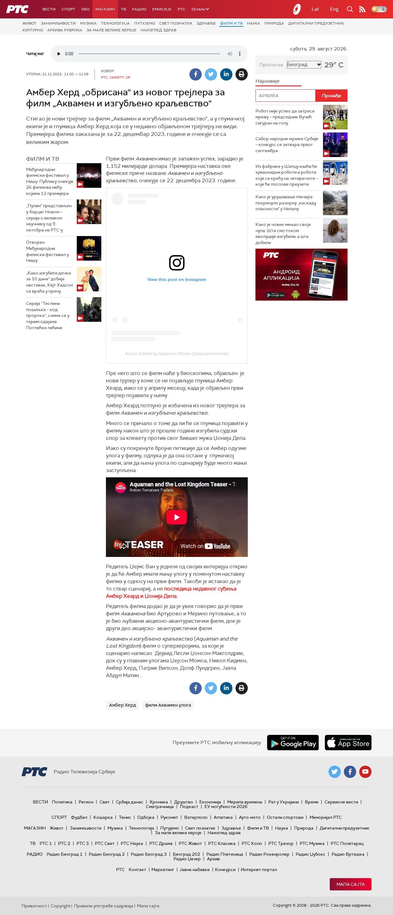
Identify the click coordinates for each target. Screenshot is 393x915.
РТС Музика (312, 843)
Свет (104, 802)
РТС (181, 9)
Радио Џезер (187, 859)
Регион (86, 802)
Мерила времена (244, 802)
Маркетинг (162, 869)
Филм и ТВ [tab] (42, 159)
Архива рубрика (64, 30)
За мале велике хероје (111, 30)
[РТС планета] (297, 9)
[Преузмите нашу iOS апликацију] (348, 742)
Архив (213, 859)
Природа (274, 23)
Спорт (68, 9)
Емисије (162, 9)
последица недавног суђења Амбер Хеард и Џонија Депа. (171, 592)
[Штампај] (241, 74)
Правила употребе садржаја (103, 906)
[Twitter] (211, 74)
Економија (210, 802)
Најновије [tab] (267, 81)
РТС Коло (252, 843)
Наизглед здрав (158, 30)
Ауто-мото (250, 817)
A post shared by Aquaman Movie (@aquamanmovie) (177, 353)
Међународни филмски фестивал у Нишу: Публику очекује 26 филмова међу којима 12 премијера (49, 181)
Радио (139, 9)
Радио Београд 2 (107, 854)
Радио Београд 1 (65, 854)
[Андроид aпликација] (301, 275)
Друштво (183, 802)
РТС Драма (161, 843)
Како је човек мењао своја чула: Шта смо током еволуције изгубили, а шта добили (283, 233)
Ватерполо (196, 817)
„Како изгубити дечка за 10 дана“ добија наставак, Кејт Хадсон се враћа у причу (49, 282)
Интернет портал (259, 869)
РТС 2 (64, 843)
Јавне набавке (194, 869)
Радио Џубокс (310, 854)
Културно (32, 30)
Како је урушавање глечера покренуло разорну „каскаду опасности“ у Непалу (285, 202)
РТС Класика (221, 843)
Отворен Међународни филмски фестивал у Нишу (47, 251)
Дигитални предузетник (316, 23)
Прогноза (271, 64)
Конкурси (225, 869)
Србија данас (129, 802)
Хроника (159, 802)
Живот (29, 23)
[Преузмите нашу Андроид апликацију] (293, 742)
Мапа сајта (351, 884)
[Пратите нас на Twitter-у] (335, 772)
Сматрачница (160, 806)
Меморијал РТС (325, 817)
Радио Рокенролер (269, 854)
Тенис (125, 817)
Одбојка (145, 817)
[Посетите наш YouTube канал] (365, 772)
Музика (88, 23)
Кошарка (103, 817)
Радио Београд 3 (149, 854)
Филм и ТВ (231, 23)
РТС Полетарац (347, 843)
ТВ (123, 9)
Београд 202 (186, 854)
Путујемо (144, 23)
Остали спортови (285, 817)
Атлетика (223, 817)
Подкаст (189, 806)
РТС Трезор (281, 843)
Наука (253, 23)
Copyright (60, 906)
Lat (315, 9)
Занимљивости (58, 23)
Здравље (206, 23)
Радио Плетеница (224, 854)
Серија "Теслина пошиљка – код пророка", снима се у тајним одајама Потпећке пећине (47, 315)
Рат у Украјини (283, 802)
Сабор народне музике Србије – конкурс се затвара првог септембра (286, 144)
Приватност (34, 906)
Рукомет (169, 817)
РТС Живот (190, 843)
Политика (62, 802)
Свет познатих (175, 23)
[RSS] (362, 9)
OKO (85, 9)
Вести (49, 9)
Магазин (105, 9)
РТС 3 (82, 843)
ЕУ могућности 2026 (225, 806)
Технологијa (115, 23)
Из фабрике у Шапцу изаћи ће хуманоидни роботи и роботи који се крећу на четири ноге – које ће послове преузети (286, 175)
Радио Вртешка (348, 854)
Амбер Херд (122, 705)
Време (311, 802)
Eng (334, 9)
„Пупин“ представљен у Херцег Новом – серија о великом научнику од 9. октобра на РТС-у (49, 217)
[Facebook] (195, 74)
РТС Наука (132, 843)
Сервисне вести (341, 802)
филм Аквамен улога (168, 705)
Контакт (137, 869)
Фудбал (79, 817)
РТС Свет (105, 843)
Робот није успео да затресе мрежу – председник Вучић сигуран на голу (285, 117)
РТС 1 (46, 843)
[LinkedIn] (226, 74)
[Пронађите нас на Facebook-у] (350, 772)
